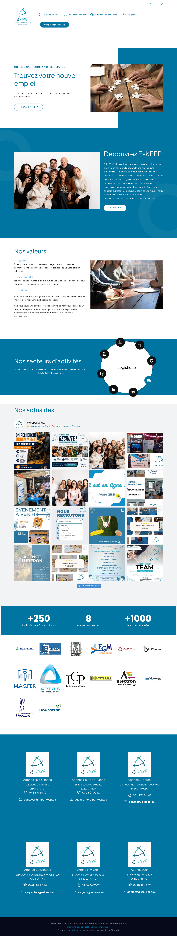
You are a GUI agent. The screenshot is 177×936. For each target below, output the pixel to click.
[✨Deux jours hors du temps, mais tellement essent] (107, 450)
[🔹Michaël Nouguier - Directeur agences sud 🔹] (70, 488)
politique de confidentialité (156, 928)
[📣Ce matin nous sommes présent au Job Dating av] (70, 563)
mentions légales (75, 926)
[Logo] (22, 17)
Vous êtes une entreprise (105, 14)
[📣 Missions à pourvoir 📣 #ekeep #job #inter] (107, 563)
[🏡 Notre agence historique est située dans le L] (32, 563)
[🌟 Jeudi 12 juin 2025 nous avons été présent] (145, 488)
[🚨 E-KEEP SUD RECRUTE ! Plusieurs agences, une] (70, 450)
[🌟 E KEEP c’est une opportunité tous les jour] (70, 526)
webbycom (77, 930)
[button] (172, 928)
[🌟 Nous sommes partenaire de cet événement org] (107, 526)
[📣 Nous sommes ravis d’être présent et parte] (32, 526)
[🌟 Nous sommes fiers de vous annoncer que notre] (107, 488)
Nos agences (131, 14)
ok (93, 928)
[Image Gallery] (25, 648)
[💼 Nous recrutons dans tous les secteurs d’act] (145, 563)
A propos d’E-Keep (51, 14)
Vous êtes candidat (77, 14)
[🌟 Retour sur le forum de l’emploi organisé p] (145, 526)
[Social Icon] (150, 3)
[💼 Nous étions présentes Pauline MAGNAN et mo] (145, 450)
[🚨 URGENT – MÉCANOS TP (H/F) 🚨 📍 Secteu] (32, 450)
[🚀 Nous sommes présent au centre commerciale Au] (32, 488)
